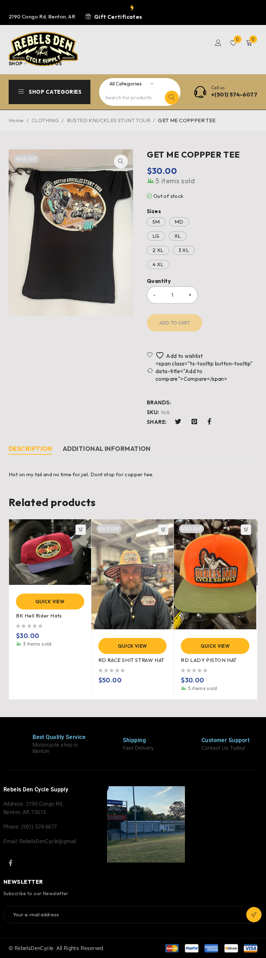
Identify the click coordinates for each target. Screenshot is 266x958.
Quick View (49, 601)
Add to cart (174, 323)
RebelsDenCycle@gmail (47, 841)
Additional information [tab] (107, 449)
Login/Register (218, 42)
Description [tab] (30, 449)
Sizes (154, 211)
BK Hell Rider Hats (39, 615)
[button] (121, 161)
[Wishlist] (175, 355)
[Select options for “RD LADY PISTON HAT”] (246, 529)
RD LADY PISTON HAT (209, 660)
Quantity (159, 281)
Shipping (134, 740)
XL (177, 236)
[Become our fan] (10, 863)
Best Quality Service (59, 737)
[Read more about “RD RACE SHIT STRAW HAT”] (163, 529)
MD (179, 221)
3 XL (183, 250)
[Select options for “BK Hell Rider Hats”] (81, 529)
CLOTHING (45, 120)
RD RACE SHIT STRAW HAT (131, 660)
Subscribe (253, 914)
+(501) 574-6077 (234, 94)
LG (156, 236)
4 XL (158, 264)
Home (16, 120)
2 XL (158, 250)
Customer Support (225, 740)
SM (156, 221)
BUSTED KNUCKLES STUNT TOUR (108, 120)
